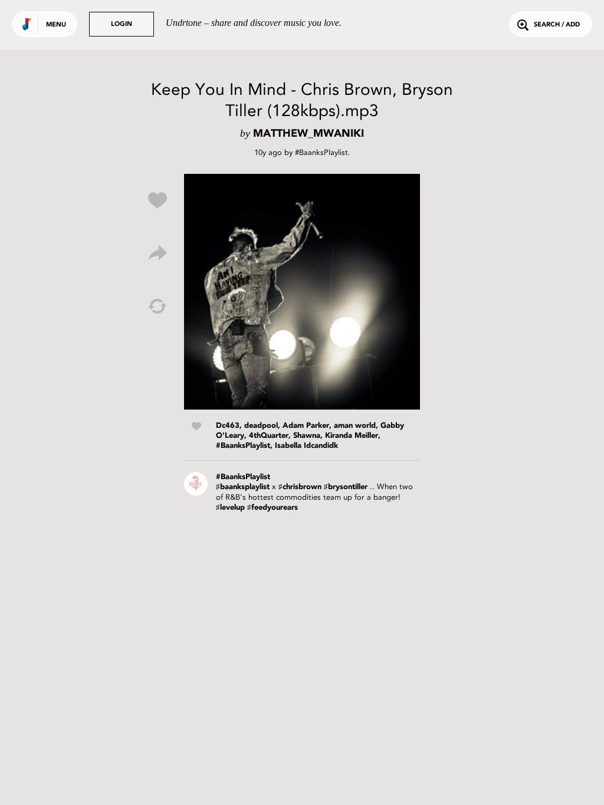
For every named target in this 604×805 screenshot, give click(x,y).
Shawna (306, 436)
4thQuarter (268, 436)
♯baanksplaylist (243, 487)
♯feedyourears (272, 508)
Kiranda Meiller (351, 436)
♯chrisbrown (299, 487)
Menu (56, 25)
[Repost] (157, 306)
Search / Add (557, 25)
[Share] (157, 253)
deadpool (261, 426)
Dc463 (227, 426)
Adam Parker (306, 426)
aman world (355, 426)
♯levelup (230, 508)
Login (121, 24)
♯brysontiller (345, 487)
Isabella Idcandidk (306, 446)
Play (302, 291)
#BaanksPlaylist (321, 152)
